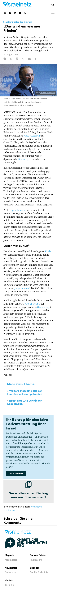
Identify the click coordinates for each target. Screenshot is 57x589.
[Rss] (25, 13)
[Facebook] (10, 13)
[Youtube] (20, 13)
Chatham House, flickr (47, 93)
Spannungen (24, 159)
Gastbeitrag (43, 307)
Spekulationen (18, 210)
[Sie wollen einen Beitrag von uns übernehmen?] (28, 484)
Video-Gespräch (32, 135)
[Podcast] (5, 13)
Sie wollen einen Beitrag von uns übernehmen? (28, 495)
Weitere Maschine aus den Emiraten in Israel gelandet (24, 392)
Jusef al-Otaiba (32, 303)
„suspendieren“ (22, 288)
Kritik (48, 251)
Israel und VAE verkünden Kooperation (24, 402)
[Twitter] (15, 13)
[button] (53, 5)
